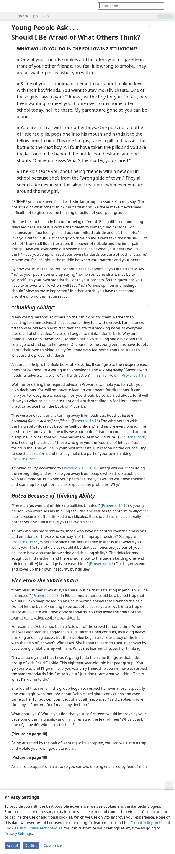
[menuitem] (7, 6)
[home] (7, 6)
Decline (31, 845)
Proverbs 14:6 (102, 563)
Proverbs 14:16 (86, 420)
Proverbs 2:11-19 (76, 468)
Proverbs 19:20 (132, 437)
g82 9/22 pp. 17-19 (33, 15)
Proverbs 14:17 (115, 505)
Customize (53, 845)
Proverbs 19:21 (24, 458)
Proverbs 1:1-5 (134, 375)
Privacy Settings (18, 833)
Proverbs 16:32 (24, 541)
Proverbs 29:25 (46, 595)
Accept (12, 845)
